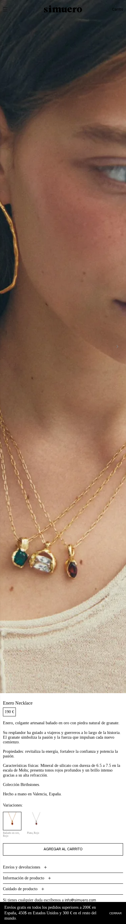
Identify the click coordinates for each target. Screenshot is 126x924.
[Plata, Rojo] (36, 821)
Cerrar (115, 913)
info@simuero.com (80, 900)
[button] (9, 9)
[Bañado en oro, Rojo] (12, 821)
